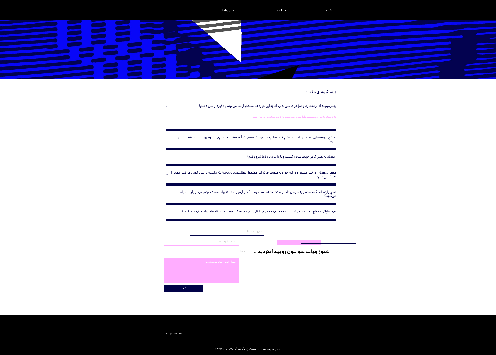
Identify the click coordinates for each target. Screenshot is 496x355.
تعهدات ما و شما (173, 334)
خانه (329, 11)
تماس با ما (228, 11)
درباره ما (281, 11)
